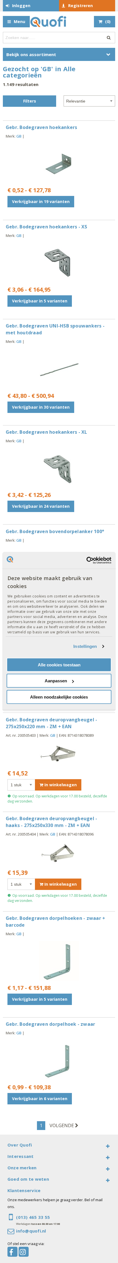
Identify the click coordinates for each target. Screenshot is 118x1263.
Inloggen (21, 5)
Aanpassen (56, 680)
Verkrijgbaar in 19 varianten (41, 201)
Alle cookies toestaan (59, 664)
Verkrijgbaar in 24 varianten (41, 506)
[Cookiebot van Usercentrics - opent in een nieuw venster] (86, 560)
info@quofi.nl (31, 1231)
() (108, 21)
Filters (29, 101)
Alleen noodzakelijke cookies (59, 697)
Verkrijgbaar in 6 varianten (39, 1098)
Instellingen (85, 646)
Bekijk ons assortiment (31, 54)
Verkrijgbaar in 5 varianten (39, 301)
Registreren (80, 5)
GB (18, 136)
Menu (19, 21)
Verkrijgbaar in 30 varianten (41, 407)
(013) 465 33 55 (33, 1217)
